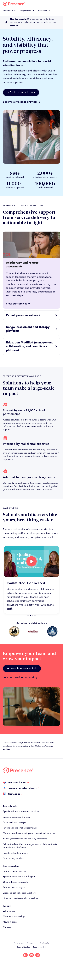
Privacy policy (32, 943)
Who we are (9, 911)
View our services (16, 304)
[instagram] (37, 955)
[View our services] (29, 304)
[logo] (14, 3)
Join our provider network (18, 677)
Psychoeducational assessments (20, 827)
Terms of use (19, 943)
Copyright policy (23, 947)
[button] (9, 10)
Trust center (45, 943)
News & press (10, 921)
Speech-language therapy (16, 817)
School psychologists (14, 887)
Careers (7, 927)
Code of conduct (39, 947)
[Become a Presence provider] (39, 102)
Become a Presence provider (20, 102)
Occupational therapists (15, 882)
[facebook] (25, 955)
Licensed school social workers (19, 892)
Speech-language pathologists (19, 876)
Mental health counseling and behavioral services (29, 833)
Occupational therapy (14, 822)
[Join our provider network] (36, 678)
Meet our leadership (14, 916)
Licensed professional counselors (20, 898)
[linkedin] (31, 955)
